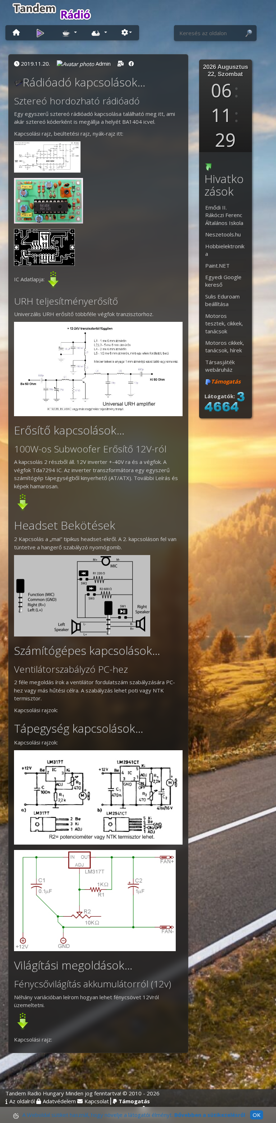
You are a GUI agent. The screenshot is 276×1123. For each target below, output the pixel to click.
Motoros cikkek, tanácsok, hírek (224, 346)
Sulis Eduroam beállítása (222, 300)
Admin (103, 63)
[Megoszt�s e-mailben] (121, 63)
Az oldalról (22, 1101)
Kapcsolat (96, 1101)
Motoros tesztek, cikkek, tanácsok (224, 323)
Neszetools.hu (223, 234)
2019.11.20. (35, 63)
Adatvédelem (59, 1101)
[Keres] (248, 33)
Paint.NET (217, 265)
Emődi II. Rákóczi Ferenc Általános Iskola (224, 215)
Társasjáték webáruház (220, 365)
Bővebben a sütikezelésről (209, 1114)
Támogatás (134, 1101)
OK (257, 1114)
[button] (69, 32)
